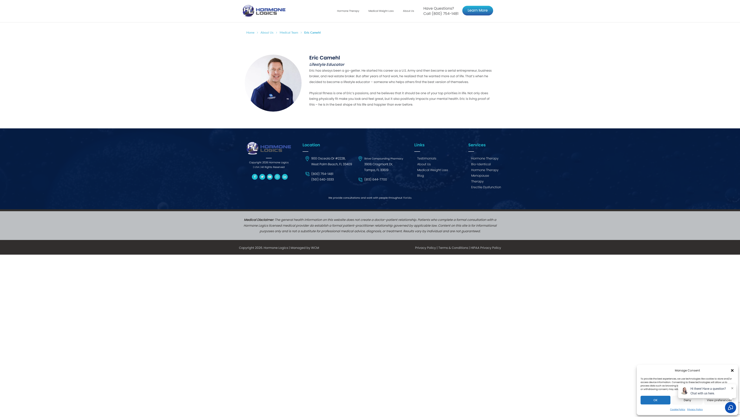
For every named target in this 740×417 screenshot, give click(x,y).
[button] (732, 370)
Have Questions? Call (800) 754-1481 (440, 11)
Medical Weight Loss (432, 170)
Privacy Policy (425, 248)
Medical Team (289, 32)
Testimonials (426, 158)
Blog (420, 175)
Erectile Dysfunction (486, 187)
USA (256, 167)
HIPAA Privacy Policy (486, 248)
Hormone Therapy (485, 158)
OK (655, 400)
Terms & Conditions (453, 248)
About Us (408, 11)
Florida (407, 198)
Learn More (478, 10)
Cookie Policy (677, 409)
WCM (315, 248)
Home (250, 32)
